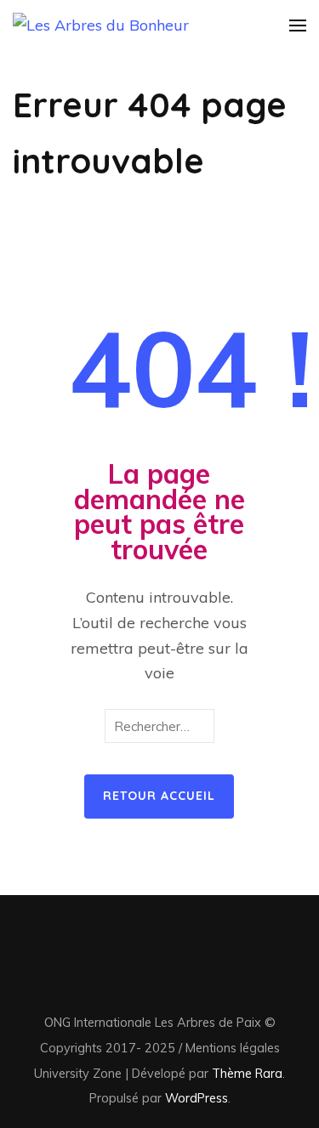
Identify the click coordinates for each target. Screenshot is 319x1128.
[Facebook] (118, 974)
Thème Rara (247, 1073)
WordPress (196, 1098)
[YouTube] (181, 974)
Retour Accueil (159, 795)
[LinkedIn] (150, 974)
